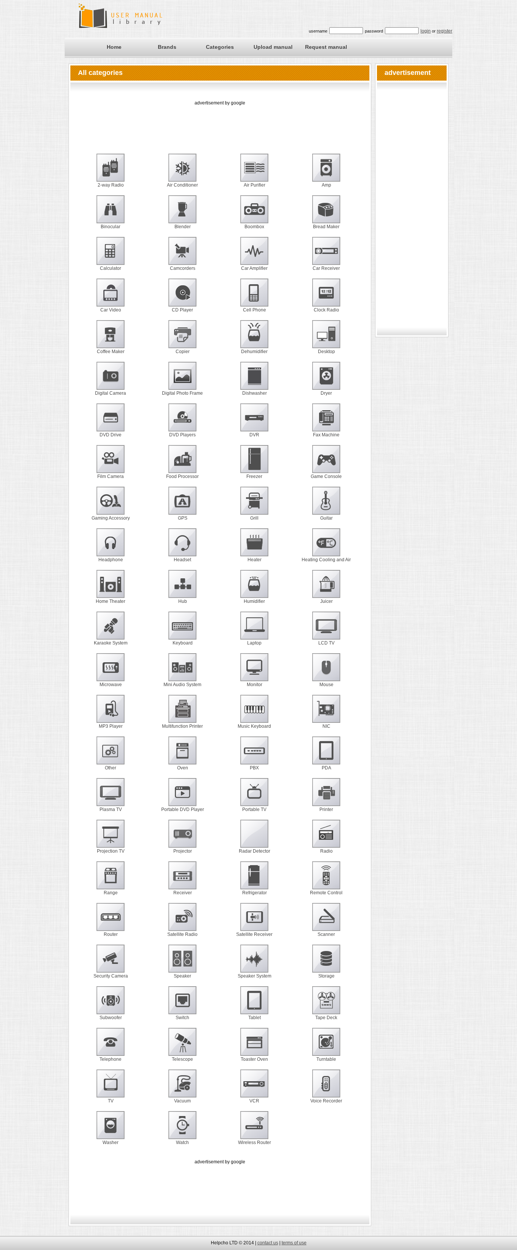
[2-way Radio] (110, 172)
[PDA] (326, 755)
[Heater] (254, 547)
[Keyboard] (182, 630)
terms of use (294, 1242)
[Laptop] (254, 630)
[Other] (110, 755)
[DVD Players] (182, 422)
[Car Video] (110, 297)
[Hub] (182, 588)
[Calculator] (110, 255)
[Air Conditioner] (182, 172)
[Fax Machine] (326, 422)
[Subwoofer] (110, 1004)
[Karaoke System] (110, 630)
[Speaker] (182, 963)
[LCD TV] (326, 630)
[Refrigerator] (254, 880)
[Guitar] (326, 505)
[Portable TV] (254, 796)
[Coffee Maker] (110, 338)
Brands (167, 47)
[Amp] (326, 172)
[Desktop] (326, 338)
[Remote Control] (326, 880)
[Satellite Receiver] (254, 921)
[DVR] (254, 422)
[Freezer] (254, 463)
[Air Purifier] (254, 172)
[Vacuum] (182, 1088)
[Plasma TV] (110, 796)
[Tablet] (254, 1004)
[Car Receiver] (326, 255)
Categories (220, 47)
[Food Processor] (182, 463)
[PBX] (254, 755)
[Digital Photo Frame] (182, 380)
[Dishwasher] (254, 380)
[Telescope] (182, 1046)
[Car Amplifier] (254, 255)
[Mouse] (326, 671)
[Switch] (182, 1004)
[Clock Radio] (326, 297)
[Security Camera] (110, 963)
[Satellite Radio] (182, 921)
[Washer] (110, 1129)
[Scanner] (326, 921)
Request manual (326, 47)
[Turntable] (326, 1046)
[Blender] (182, 213)
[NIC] (326, 713)
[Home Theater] (110, 588)
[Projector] (182, 838)
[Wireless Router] (254, 1129)
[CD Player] (182, 297)
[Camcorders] (182, 255)
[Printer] (326, 796)
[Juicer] (326, 588)
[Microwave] (110, 671)
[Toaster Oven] (254, 1046)
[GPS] (182, 505)
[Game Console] (326, 463)
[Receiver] (182, 880)
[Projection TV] (110, 838)
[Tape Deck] (326, 1004)
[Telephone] (110, 1046)
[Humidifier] (254, 588)
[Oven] (182, 755)
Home (114, 47)
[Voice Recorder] (326, 1088)
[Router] (110, 921)
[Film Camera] (110, 463)
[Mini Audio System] (182, 671)
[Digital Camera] (110, 380)
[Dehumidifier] (254, 338)
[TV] (110, 1088)
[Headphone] (110, 547)
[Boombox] (254, 213)
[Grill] (254, 505)
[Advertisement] (220, 124)
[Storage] (326, 963)
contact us (267, 1242)
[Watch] (182, 1129)
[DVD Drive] (110, 422)
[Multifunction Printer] (182, 713)
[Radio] (326, 838)
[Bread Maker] (326, 213)
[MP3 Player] (110, 713)
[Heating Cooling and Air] (326, 547)
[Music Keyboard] (254, 713)
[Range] (110, 880)
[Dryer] (326, 380)
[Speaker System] (254, 963)
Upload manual (273, 47)
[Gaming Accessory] (110, 505)
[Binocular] (110, 213)
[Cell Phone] (254, 297)
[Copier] (182, 338)
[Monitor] (254, 671)
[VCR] (254, 1088)
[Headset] (182, 547)
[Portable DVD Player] (182, 796)
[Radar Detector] (254, 838)
